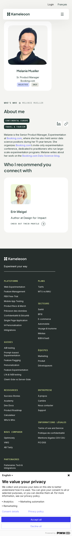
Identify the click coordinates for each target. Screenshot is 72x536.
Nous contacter (45, 405)
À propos (42, 396)
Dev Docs (9, 405)
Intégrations (10, 330)
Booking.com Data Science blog (40, 155)
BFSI (40, 314)
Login (51, 4)
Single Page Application (15, 320)
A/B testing (9, 348)
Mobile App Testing (13, 301)
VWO (6, 442)
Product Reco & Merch (15, 306)
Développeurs (45, 365)
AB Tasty (8, 447)
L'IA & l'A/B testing (12, 374)
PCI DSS (42, 442)
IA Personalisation (13, 325)
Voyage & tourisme (47, 328)
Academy (8, 401)
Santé (41, 309)
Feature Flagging (12, 360)
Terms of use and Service (50, 428)
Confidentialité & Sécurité (16, 315)
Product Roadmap (13, 410)
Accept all (36, 519)
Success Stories (12, 396)
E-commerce (44, 319)
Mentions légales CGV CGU (51, 438)
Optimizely (9, 438)
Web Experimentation (14, 287)
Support (42, 410)
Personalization (11, 365)
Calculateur (9, 415)
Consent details (10, 511)
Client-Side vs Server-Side (17, 379)
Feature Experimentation (16, 370)
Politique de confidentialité (51, 433)
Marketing (43, 356)
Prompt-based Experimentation (12, 354)
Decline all (36, 526)
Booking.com (14, 138)
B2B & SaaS (43, 338)
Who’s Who (9, 420)
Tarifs (41, 287)
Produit (41, 361)
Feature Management (14, 291)
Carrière (42, 401)
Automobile (43, 324)
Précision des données (15, 311)
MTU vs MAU (44, 291)
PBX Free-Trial (11, 296)
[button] (62, 3)
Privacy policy (36, 511)
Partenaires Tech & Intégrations (13, 466)
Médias (41, 333)
